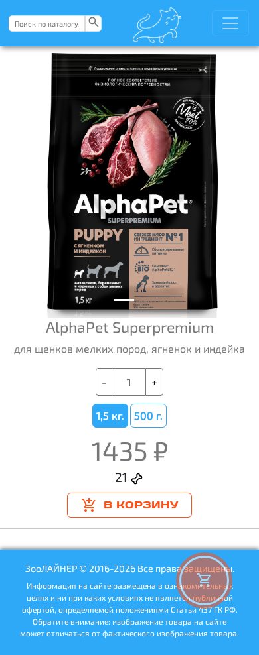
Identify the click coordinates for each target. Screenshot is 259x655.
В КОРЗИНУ (141, 505)
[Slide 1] (124, 300)
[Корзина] (204, 580)
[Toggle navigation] (230, 23)
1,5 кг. (110, 415)
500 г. (148, 415)
